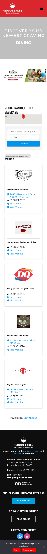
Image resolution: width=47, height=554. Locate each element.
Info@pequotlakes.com (19, 477)
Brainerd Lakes (31, 451)
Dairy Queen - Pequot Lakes (20, 289)
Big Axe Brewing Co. (17, 385)
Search (24, 143)
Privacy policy (29, 550)
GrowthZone (30, 418)
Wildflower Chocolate (17, 189)
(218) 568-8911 (14, 475)
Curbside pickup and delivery (17, 156)
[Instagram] (27, 536)
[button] (41, 8)
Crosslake (18, 453)
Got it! (16, 550)
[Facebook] (20, 536)
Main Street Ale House (17, 335)
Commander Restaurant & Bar (21, 242)
